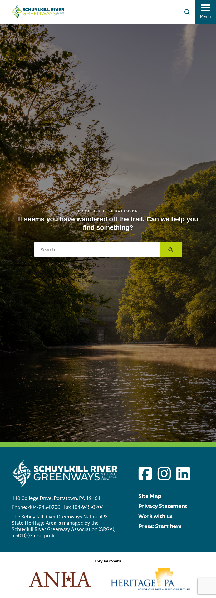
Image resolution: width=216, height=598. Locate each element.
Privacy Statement (162, 506)
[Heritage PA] (150, 589)
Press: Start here (160, 526)
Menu (205, 16)
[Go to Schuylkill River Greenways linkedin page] (183, 473)
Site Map (149, 496)
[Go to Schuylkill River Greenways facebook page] (145, 473)
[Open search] (187, 12)
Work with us (155, 516)
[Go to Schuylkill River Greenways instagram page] (164, 473)
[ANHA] (60, 589)
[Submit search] (171, 249)
